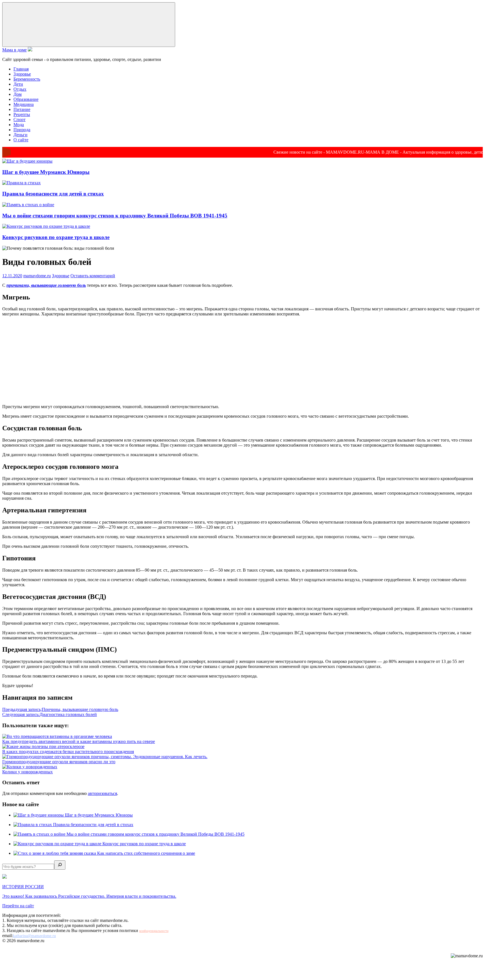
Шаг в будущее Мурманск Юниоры (46, 172)
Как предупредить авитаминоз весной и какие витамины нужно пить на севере (78, 741)
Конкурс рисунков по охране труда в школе (55, 237)
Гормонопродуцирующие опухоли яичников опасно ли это (58, 761)
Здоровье (22, 74)
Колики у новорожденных (27, 771)
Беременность (26, 79)
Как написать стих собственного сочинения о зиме (146, 853)
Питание (21, 109)
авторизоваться (102, 793)
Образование (25, 99)
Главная (21, 69)
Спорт (19, 119)
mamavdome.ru (37, 275)
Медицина (23, 104)
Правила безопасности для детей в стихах (53, 194)
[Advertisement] (242, 360)
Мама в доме (14, 49)
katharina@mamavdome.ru (34, 936)
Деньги (20, 134)
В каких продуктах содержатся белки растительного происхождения (68, 751)
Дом (17, 94)
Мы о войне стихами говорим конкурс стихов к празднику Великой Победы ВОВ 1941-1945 (114, 216)
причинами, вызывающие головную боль (46, 285)
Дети (18, 84)
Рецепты (21, 114)
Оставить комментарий (92, 275)
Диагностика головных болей (49, 714)
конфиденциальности (153, 931)
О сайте (20, 139)
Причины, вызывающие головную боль (60, 709)
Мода (18, 124)
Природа (21, 129)
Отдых (19, 89)
